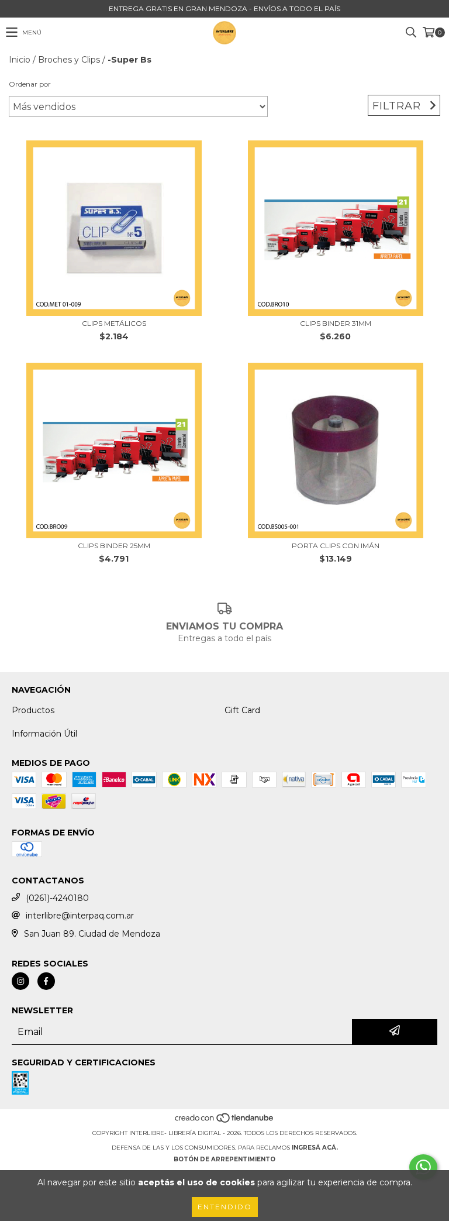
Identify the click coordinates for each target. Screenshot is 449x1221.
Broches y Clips (69, 59)
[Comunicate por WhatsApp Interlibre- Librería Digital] (423, 1167)
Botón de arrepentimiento (224, 1159)
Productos (33, 710)
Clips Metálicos (114, 323)
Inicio (19, 59)
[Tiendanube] (225, 1121)
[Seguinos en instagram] (20, 981)
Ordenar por (30, 84)
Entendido (225, 1206)
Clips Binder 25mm (114, 545)
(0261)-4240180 (57, 898)
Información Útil (44, 733)
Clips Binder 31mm (335, 323)
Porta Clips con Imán (335, 545)
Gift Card (242, 710)
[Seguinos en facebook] (46, 981)
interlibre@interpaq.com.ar (80, 915)
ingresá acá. (315, 1147)
